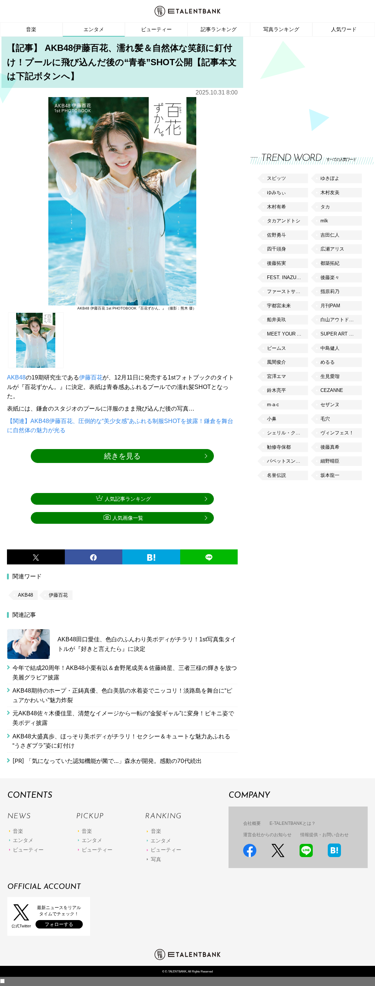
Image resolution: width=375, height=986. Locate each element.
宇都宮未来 (279, 305)
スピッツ (276, 178)
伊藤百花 (91, 377)
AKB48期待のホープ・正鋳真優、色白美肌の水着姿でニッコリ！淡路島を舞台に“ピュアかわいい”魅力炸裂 (122, 695)
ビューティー (156, 29)
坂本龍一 (329, 475)
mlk (324, 220)
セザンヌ (329, 404)
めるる (327, 362)
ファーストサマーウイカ (287, 291)
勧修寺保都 (279, 447)
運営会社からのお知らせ (267, 834)
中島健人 (329, 348)
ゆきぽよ (329, 178)
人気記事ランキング (128, 499)
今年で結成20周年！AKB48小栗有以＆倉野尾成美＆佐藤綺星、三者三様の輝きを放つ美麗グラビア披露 (124, 673)
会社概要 (252, 823)
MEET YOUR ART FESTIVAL (287, 334)
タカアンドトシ (283, 220)
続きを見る (122, 456)
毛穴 (325, 419)
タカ (325, 207)
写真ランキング (281, 29)
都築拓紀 (329, 263)
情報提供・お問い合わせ (324, 834)
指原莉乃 (329, 291)
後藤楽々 (329, 277)
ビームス (276, 348)
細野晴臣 (329, 461)
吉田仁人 (329, 235)
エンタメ (93, 29)
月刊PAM (330, 305)
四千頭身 (276, 249)
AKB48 (16, 377)
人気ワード (344, 29)
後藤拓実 (276, 263)
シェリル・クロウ (286, 432)
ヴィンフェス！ (337, 432)
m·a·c (273, 404)
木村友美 (329, 192)
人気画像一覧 (127, 518)
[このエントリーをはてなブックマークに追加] (151, 557)
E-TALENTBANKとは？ (293, 823)
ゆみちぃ (276, 192)
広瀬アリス (332, 249)
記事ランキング (219, 29)
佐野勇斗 (276, 235)
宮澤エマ (276, 376)
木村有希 (276, 207)
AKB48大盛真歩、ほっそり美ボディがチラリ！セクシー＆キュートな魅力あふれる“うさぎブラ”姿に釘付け (121, 741)
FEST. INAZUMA (285, 277)
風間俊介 (276, 362)
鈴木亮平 (276, 390)
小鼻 (271, 419)
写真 (156, 859)
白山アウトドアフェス (340, 319)
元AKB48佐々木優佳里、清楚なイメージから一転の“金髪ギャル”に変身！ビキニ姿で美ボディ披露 (123, 718)
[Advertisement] (305, 88)
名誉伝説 (276, 475)
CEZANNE (331, 390)
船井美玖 (276, 319)
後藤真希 (329, 447)
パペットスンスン (286, 461)
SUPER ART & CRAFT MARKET (340, 334)
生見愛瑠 (329, 376)
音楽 (31, 29)
